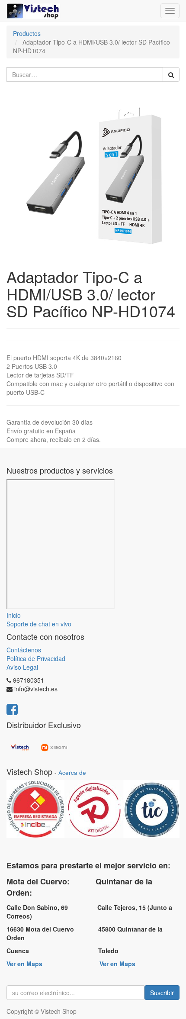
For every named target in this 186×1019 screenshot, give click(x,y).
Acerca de (72, 772)
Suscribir (162, 992)
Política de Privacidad (35, 658)
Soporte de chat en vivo (38, 623)
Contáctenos (23, 649)
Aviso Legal (22, 667)
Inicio (13, 615)
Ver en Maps (24, 963)
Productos (27, 33)
